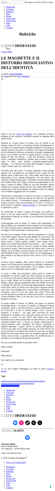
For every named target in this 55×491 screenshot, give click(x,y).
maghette (31, 381)
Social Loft (10, 402)
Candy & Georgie (24, 134)
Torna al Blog (6, 52)
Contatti (9, 411)
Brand (8, 399)
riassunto (20, 383)
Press (8, 406)
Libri (8, 409)
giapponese (16, 381)
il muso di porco (29, 205)
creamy (9, 381)
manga (6, 383)
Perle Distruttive (16, 74)
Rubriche (10, 395)
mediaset (12, 383)
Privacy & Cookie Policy (16, 462)
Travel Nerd (11, 404)
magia (37, 381)
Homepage (10, 390)
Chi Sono (10, 392)
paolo (6, 76)
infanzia (24, 381)
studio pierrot (29, 383)
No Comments (23, 76)
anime (3, 381)
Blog (8, 397)
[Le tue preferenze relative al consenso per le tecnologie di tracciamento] (50, 486)
